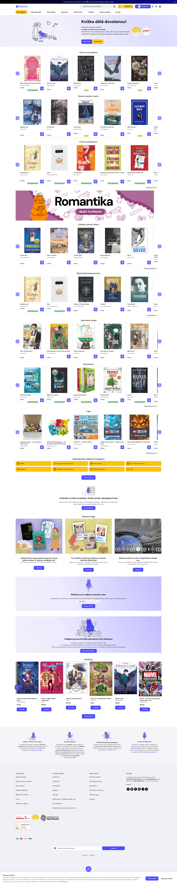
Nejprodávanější (36, 12)
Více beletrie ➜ (151, 315)
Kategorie (22, 12)
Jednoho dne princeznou (74, 698)
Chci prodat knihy (88, 508)
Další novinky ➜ (151, 187)
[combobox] (97, 6)
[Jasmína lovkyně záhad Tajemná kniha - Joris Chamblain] (27, 679)
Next (160, 687)
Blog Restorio (93, 786)
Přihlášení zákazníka (21, 790)
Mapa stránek (85, 855)
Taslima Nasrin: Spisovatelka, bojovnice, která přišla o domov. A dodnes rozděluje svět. (39, 559)
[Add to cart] (42, 88)
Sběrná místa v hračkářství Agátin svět (64, 799)
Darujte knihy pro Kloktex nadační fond (64, 808)
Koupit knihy (86, 41)
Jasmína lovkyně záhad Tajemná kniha (27, 699)
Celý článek (39, 568)
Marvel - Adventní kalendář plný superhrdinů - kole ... (150, 699)
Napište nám (92, 855)
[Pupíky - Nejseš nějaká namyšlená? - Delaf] (51, 679)
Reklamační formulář (22, 795)
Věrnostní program (94, 777)
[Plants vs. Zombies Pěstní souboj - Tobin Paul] (101, 679)
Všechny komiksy (88, 716)
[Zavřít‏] (175, 2)
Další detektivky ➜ (150, 406)
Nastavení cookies (166, 878)
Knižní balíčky (56, 786)
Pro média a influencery (96, 790)
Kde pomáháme (57, 803)
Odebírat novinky (88, 606)
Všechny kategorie (88, 477)
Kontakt (118, 12)
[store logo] (22, 6)
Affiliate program (94, 795)
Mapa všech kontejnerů (88, 651)
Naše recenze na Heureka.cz (24, 781)
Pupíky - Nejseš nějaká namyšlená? (48, 699)
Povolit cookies (152, 878)
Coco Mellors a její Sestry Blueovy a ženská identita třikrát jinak (88, 559)
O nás (17, 799)
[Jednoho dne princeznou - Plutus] (76, 679)
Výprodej (55, 795)
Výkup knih (64, 12)
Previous (17, 687)
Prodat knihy (98, 41)
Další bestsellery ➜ (150, 268)
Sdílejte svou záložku (22, 803)
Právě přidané (51, 12)
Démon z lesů (119, 698)
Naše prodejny (20, 786)
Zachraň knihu (78, 12)
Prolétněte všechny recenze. (148, 752)
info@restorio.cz (151, 779)
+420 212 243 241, (138, 781)
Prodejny (91, 12)
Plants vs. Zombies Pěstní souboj (101, 698)
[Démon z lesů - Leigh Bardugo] (125, 679)
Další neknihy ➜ (151, 453)
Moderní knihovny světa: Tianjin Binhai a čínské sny (138, 559)
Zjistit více (65, 881)
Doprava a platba (104, 12)
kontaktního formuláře (133, 779)
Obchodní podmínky (95, 781)
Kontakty (92, 799)
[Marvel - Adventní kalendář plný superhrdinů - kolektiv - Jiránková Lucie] (150, 679)
